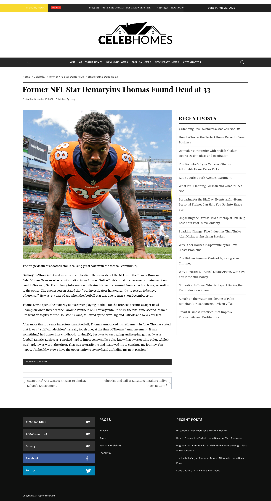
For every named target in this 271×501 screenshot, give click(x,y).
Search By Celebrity (110, 445)
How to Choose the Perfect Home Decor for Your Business (169, 7)
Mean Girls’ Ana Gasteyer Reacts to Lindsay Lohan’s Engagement (56, 383)
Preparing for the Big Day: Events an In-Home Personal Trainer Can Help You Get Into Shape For (210, 204)
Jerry (73, 99)
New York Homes (117, 62)
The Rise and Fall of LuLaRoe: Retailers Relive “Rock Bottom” (135, 383)
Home (72, 62)
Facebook (32, 458)
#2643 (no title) (36, 434)
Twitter (30, 470)
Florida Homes (141, 62)
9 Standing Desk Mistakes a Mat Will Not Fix (94, 7)
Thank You (105, 452)
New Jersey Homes (167, 62)
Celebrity (42, 361)
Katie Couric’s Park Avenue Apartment (205, 177)
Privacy (30, 446)
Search (103, 438)
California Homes (91, 62)
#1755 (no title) (192, 62)
